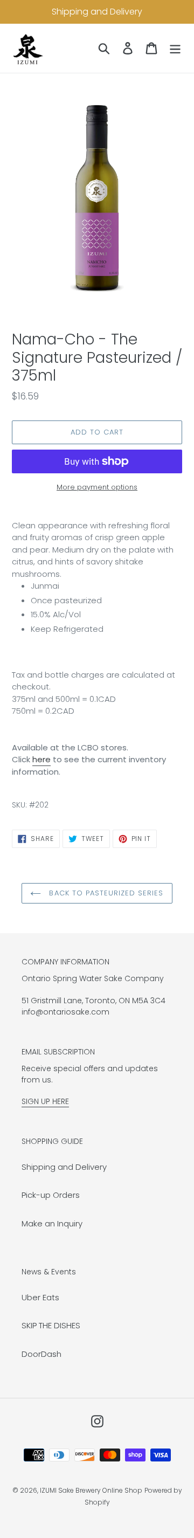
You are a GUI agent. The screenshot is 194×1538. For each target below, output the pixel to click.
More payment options (97, 487)
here (41, 759)
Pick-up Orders (51, 1195)
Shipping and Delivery (64, 1167)
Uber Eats (40, 1297)
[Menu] (175, 48)
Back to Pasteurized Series (104, 893)
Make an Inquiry (52, 1223)
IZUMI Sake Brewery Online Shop (91, 1490)
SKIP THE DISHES (51, 1325)
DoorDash (41, 1354)
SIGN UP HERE (45, 1101)
